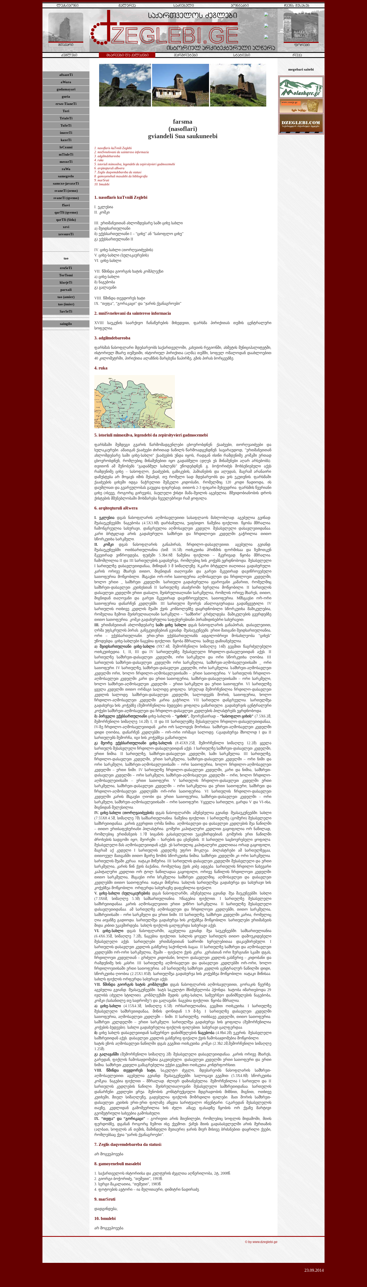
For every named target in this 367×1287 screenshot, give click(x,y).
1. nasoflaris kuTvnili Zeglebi (113, 148)
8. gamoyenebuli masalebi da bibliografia (120, 176)
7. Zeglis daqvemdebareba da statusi (117, 172)
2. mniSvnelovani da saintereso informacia (121, 152)
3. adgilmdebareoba (107, 156)
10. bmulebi (101, 184)
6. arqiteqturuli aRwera (109, 168)
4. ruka (98, 160)
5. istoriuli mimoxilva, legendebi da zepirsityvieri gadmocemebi (134, 164)
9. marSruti (101, 180)
